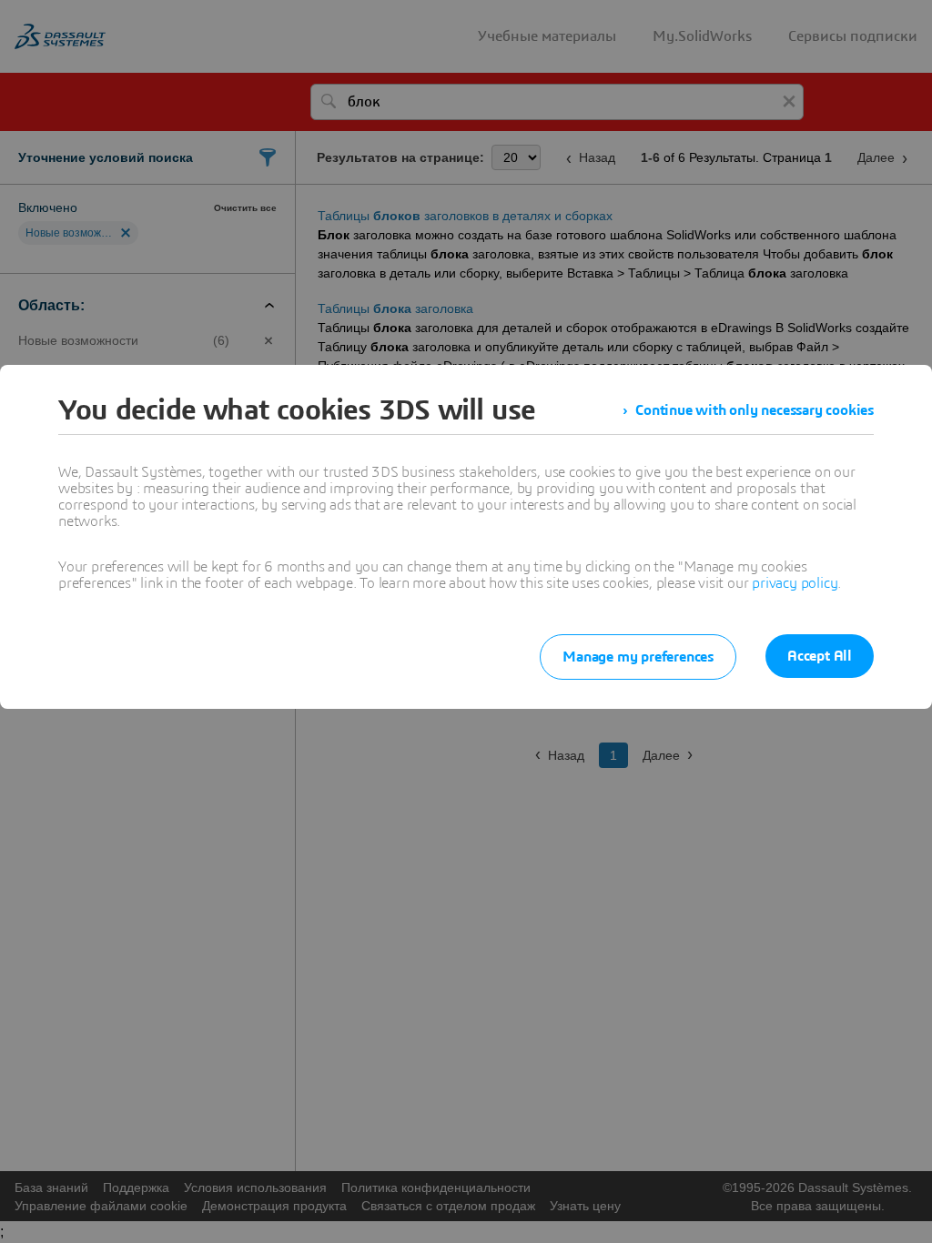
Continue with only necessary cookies (754, 410)
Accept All (819, 656)
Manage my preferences (638, 657)
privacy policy (794, 583)
